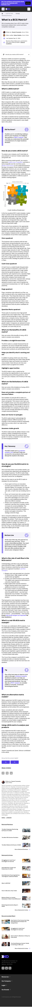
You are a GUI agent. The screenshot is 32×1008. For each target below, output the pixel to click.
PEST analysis (15, 683)
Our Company (6, 981)
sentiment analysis (21, 676)
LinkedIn (8, 817)
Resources (5, 977)
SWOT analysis (18, 137)
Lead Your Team (9, 13)
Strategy (18, 13)
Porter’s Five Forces (8, 165)
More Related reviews (21, 849)
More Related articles (21, 910)
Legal (3, 985)
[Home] (9, 9)
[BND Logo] (9, 956)
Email (3, 817)
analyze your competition (15, 162)
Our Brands (5, 990)
